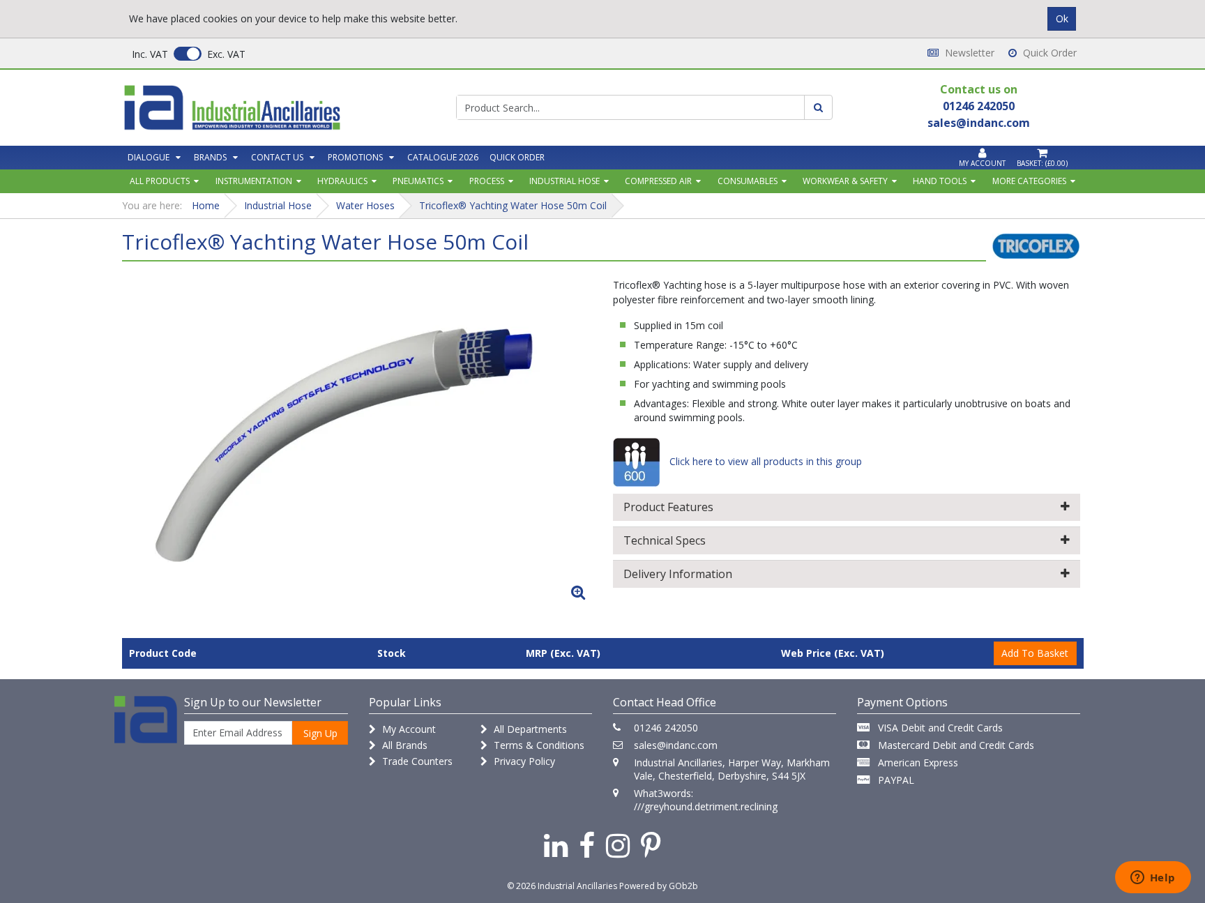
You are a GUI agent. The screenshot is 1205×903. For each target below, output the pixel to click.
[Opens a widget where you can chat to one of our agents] (1152, 878)
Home (206, 205)
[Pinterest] (651, 845)
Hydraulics (342, 181)
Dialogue (148, 157)
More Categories (1029, 181)
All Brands (403, 745)
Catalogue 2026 (442, 157)
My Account (407, 729)
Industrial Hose (564, 181)
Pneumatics (418, 181)
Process (486, 181)
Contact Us (277, 157)
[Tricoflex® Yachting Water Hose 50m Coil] (358, 439)
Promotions (355, 157)
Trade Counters (416, 761)
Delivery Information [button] (677, 574)
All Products (160, 181)
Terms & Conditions (537, 745)
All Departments (529, 729)
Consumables (748, 181)
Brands (210, 157)
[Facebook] (586, 845)
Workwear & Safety (845, 181)
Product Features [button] (668, 507)
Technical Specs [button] (664, 540)
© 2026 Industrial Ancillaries (562, 886)
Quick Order (1048, 52)
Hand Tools (940, 181)
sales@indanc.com (676, 745)
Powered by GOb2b (658, 886)
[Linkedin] (555, 845)
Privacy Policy (523, 761)
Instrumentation (253, 181)
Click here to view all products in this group (764, 461)
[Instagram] (617, 845)
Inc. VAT (150, 54)
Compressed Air (658, 181)
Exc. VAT (226, 54)
